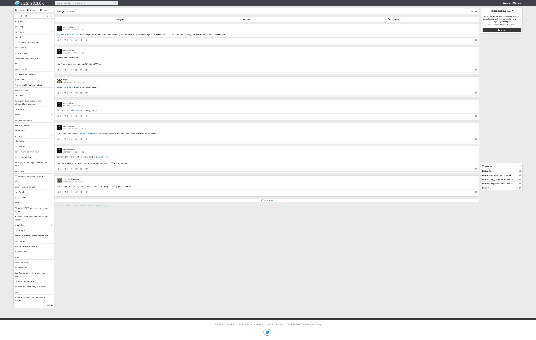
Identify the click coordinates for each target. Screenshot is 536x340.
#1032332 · (74, 129)
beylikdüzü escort (203, 209)
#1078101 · (74, 152)
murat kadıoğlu (86, 133)
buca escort (87, 209)
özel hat (67, 87)
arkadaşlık (96, 206)
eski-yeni (119, 19)
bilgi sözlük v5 (500, 171)
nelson (100, 157)
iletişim (230, 324)
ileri (49, 16)
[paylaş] (71, 40)
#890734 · (74, 105)
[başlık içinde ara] (472, 11)
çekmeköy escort (125, 209)
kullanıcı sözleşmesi (255, 324)
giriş (507, 3)
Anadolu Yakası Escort (144, 209)
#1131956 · (74, 181)
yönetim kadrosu (292, 324)
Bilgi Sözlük (31, 3)
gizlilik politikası (275, 324)
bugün (20, 10)
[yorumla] (81, 40)
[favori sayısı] (76, 40)
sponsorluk (308, 324)
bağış (318, 324)
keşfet (45, 10)
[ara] (115, 3)
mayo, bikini (106, 206)
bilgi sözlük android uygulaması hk (500, 175)
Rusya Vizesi (58, 206)
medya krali (76, 110)
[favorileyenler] (86, 40)
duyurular (488, 166)
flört (92, 206)
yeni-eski (246, 19)
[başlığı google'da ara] (476, 11)
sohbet (101, 206)
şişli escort (174, 209)
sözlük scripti (70, 206)
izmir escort (60, 209)
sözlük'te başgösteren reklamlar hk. (500, 179)
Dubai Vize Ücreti (87, 206)
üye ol (518, 3)
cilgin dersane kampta (67, 34)
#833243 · (74, 53)
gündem (33, 10)
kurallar (239, 324)
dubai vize (63, 206)
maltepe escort (74, 209)
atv (58, 87)
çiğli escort (111, 209)
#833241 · (74, 29)
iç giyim (75, 206)
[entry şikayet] (476, 40)
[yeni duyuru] (520, 166)
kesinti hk (500, 188)
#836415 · (74, 82)
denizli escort (99, 209)
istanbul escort (161, 209)
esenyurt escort (187, 209)
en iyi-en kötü (395, 19)
